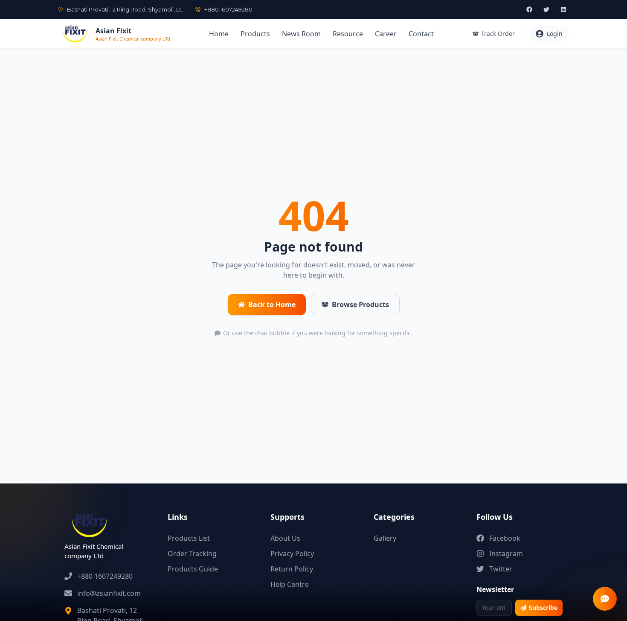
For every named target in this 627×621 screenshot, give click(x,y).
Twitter (500, 569)
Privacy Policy (292, 553)
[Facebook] (529, 9)
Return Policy (291, 569)
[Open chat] (605, 599)
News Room (301, 33)
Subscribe (543, 607)
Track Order (498, 33)
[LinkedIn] (563, 9)
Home (219, 33)
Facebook (504, 538)
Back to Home (272, 304)
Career (386, 33)
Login (555, 33)
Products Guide (193, 569)
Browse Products (360, 304)
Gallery (385, 538)
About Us (285, 538)
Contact (421, 33)
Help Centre (289, 584)
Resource (348, 33)
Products (255, 33)
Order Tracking (192, 553)
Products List (189, 538)
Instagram (506, 553)
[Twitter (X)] (546, 9)
